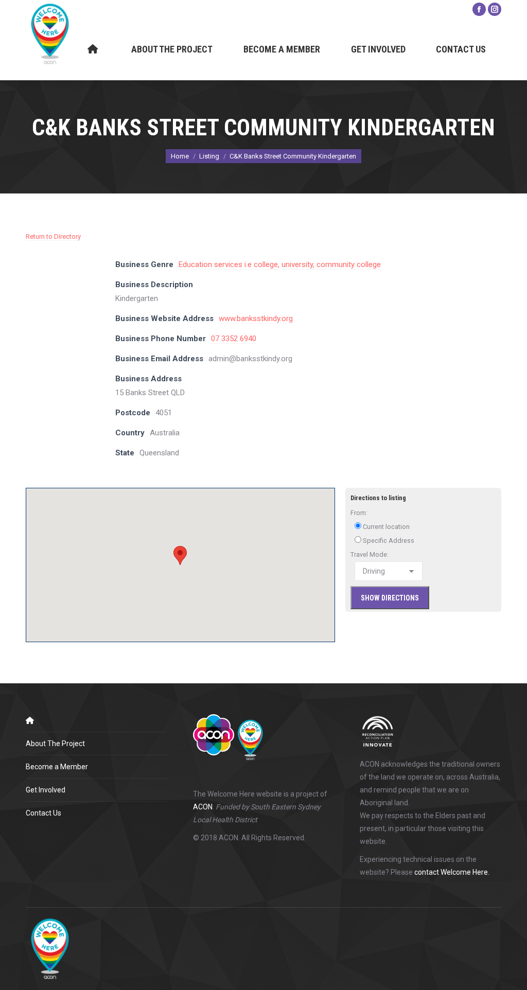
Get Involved (45, 790)
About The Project (55, 743)
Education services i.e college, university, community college (280, 264)
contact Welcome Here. (451, 872)
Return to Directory (53, 236)
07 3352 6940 (233, 338)
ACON (203, 807)
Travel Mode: (369, 554)
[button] (180, 555)
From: (358, 513)
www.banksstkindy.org (256, 318)
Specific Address (387, 540)
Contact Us (43, 813)
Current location (385, 527)
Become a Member (57, 767)
